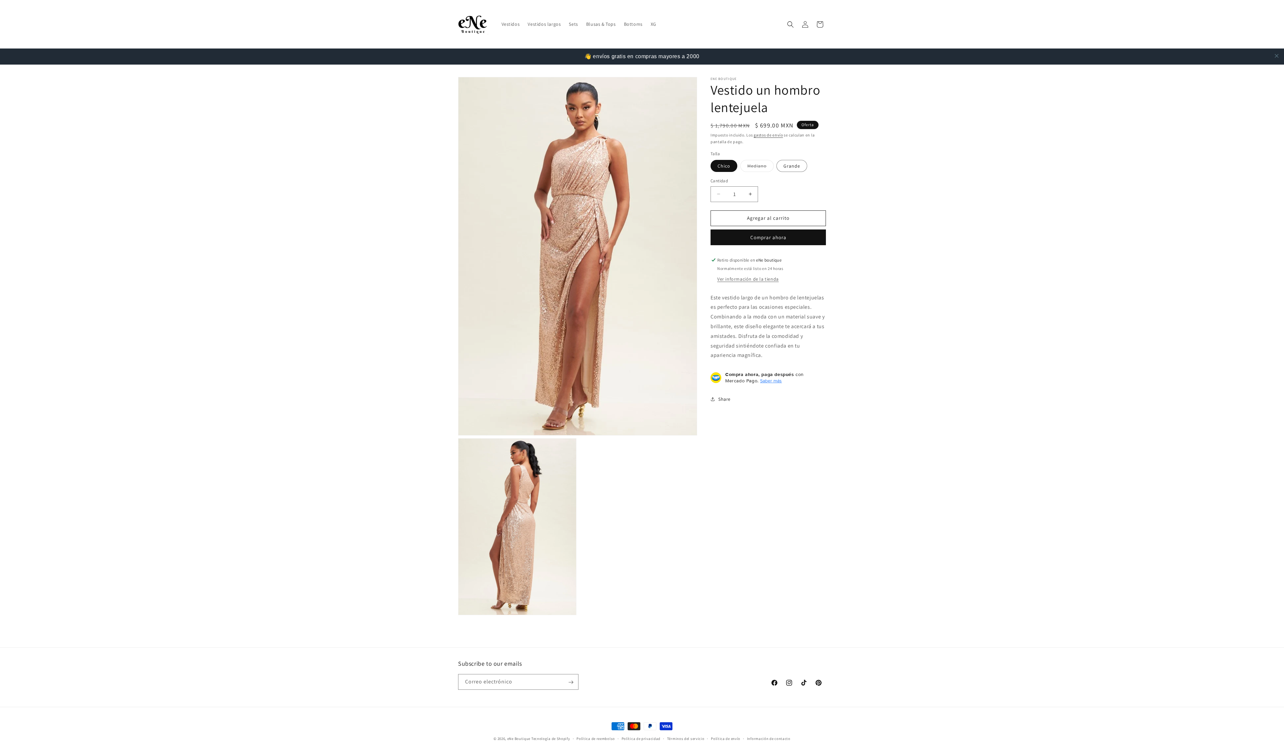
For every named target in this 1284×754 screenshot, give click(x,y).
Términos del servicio (686, 738)
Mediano (760, 167)
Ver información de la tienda (748, 279)
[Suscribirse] (570, 682)
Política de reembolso (595, 738)
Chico (724, 166)
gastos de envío (768, 134)
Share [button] (724, 399)
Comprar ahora (768, 237)
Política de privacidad (641, 738)
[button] (790, 24)
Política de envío (725, 738)
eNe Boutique (518, 738)
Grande (791, 166)
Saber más (771, 380)
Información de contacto (768, 738)
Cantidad (719, 181)
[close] (1277, 56)
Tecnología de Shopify (550, 738)
